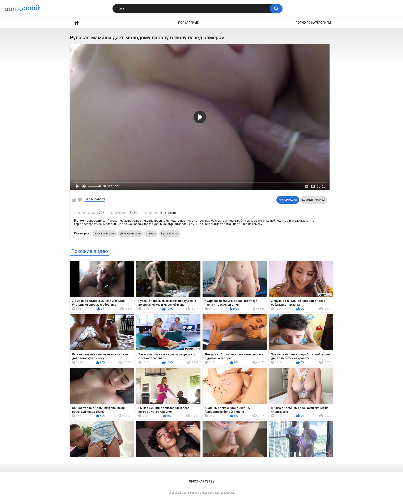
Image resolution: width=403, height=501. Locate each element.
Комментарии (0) (313, 199)
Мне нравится (74, 200)
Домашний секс (130, 233)
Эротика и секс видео (194, 492)
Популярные (188, 22)
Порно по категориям (313, 22)
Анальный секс (105, 233)
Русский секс (170, 233)
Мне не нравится (79, 200)
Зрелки (151, 233)
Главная (76, 22)
